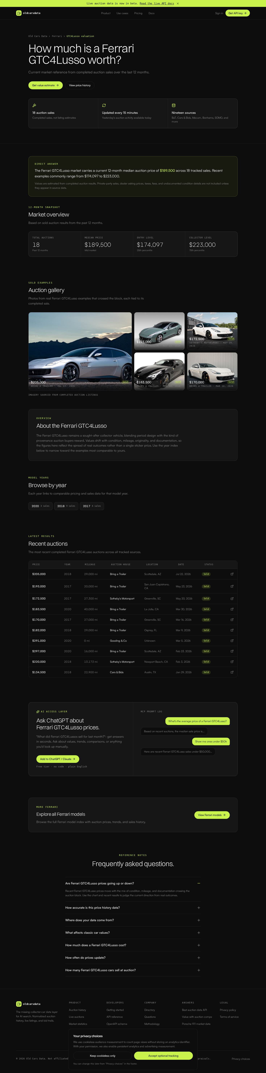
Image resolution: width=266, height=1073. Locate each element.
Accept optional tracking (163, 1055)
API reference (115, 1016)
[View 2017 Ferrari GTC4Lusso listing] (232, 586)
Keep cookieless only (102, 1055)
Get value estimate (43, 85)
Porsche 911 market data (196, 1024)
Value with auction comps (197, 1016)
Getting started (115, 1010)
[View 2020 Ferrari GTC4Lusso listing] (232, 609)
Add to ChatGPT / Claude (55, 759)
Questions (150, 1016)
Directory (149, 1010)
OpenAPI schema (117, 1024)
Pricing (138, 13)
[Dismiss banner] (177, 3)
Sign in (219, 13)
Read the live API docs (157, 3)
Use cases (122, 13)
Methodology (152, 1024)
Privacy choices (241, 1059)
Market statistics (78, 1024)
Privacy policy (228, 1010)
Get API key (236, 13)
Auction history (77, 1010)
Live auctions (76, 1016)
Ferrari (57, 36)
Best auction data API (194, 1010)
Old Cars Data (37, 36)
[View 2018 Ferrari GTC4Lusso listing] (232, 574)
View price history (79, 85)
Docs (151, 13)
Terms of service (229, 1016)
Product (105, 13)
